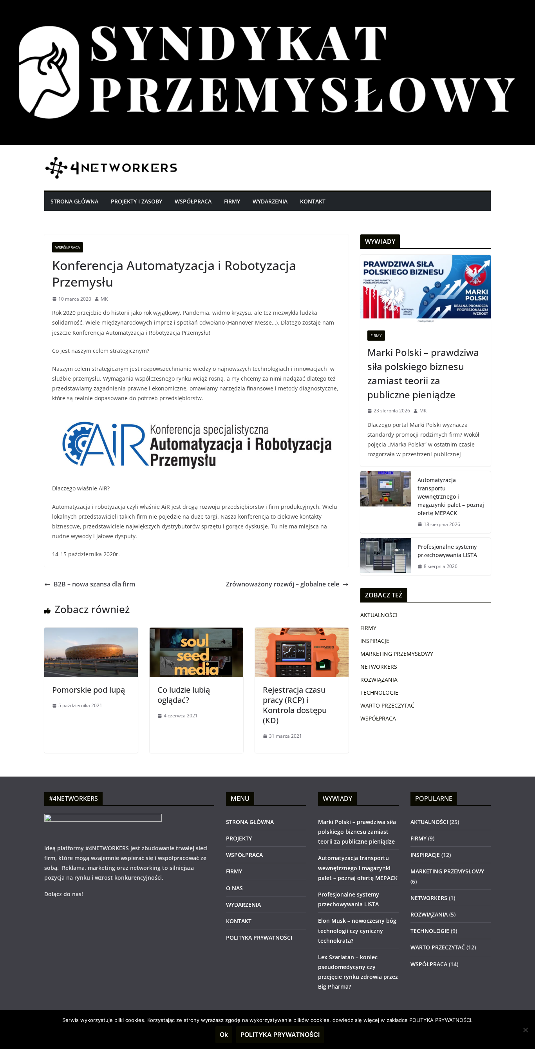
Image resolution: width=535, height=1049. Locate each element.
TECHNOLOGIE (379, 692)
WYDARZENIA (270, 201)
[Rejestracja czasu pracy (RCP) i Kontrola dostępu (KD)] (302, 633)
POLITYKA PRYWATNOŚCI (259, 937)
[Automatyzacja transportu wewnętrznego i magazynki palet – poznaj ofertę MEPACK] (385, 502)
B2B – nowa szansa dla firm (94, 584)
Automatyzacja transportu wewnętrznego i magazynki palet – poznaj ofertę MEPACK (451, 496)
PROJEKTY (239, 838)
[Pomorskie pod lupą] (91, 633)
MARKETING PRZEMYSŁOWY (396, 653)
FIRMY (232, 201)
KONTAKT (312, 201)
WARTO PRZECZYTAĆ (387, 705)
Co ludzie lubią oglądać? (183, 694)
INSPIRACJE (374, 640)
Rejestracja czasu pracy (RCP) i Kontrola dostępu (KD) (295, 705)
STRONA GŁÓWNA (74, 201)
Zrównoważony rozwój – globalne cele (282, 584)
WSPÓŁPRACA (193, 201)
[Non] (525, 1030)
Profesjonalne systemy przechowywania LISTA (447, 551)
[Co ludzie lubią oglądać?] (196, 633)
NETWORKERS (378, 666)
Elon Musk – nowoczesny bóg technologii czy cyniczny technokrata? (357, 930)
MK (104, 299)
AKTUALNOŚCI (379, 615)
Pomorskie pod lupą (88, 689)
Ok (224, 1034)
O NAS (234, 888)
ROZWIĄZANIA (379, 679)
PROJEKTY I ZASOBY (136, 201)
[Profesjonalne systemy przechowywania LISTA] (385, 556)
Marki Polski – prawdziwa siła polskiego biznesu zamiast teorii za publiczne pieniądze (423, 373)
